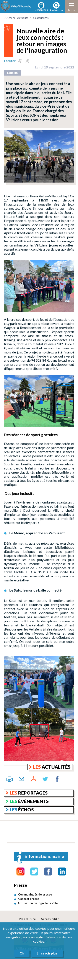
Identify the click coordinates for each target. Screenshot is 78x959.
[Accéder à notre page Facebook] (48, 871)
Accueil (10, 18)
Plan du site (27, 919)
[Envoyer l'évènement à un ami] (21, 779)
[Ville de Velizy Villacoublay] (16, 6)
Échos (22, 809)
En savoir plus (47, 953)
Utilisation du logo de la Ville (38, 903)
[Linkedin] (62, 871)
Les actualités (40, 18)
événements (29, 801)
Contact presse (28, 898)
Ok (22, 953)
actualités (51, 767)
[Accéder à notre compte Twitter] (34, 871)
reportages (29, 792)
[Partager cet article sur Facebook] (57, 779)
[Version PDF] (33, 779)
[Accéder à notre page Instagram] (20, 871)
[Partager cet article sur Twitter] (45, 779)
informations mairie (44, 856)
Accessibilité (50, 919)
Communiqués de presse (35, 894)
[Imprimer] (9, 779)
